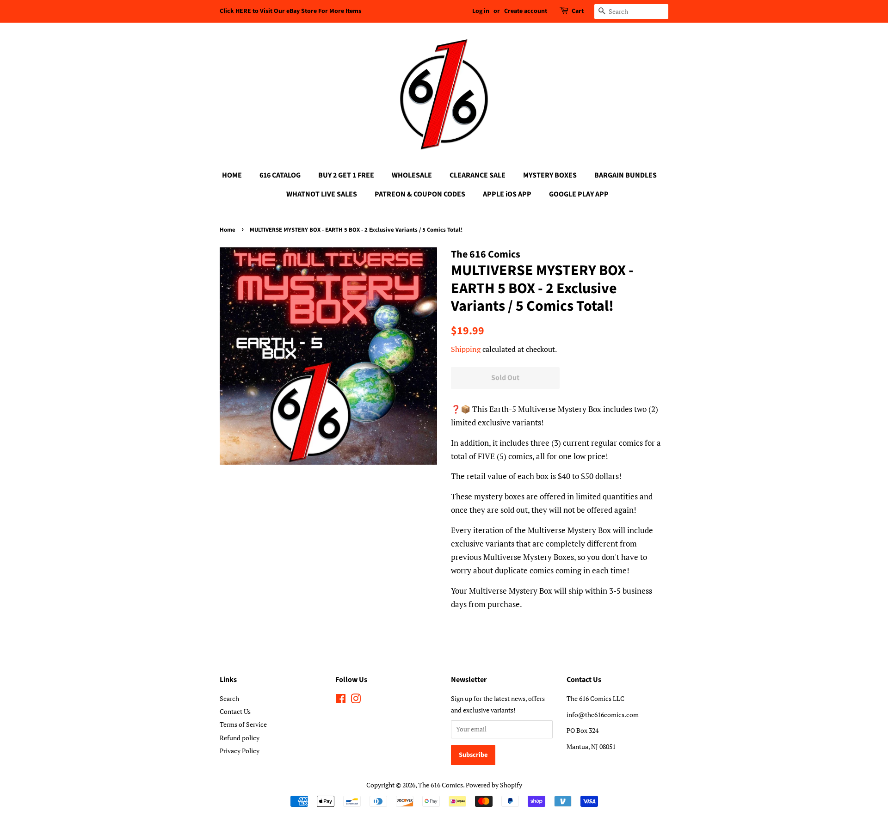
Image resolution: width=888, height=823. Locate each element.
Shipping (466, 349)
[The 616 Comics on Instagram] (356, 700)
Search (229, 698)
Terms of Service (243, 724)
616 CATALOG (280, 175)
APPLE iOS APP (507, 194)
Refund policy (239, 737)
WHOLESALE (412, 175)
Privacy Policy (239, 750)
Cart (578, 11)
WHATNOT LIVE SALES (321, 194)
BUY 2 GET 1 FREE (346, 175)
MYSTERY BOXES (550, 175)
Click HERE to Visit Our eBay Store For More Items (290, 11)
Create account (525, 11)
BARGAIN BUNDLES (625, 175)
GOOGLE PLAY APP (579, 194)
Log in (480, 11)
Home (227, 230)
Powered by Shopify (494, 784)
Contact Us (235, 711)
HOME (232, 175)
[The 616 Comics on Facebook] (340, 700)
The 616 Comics (440, 784)
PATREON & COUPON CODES (420, 194)
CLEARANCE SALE (478, 175)
